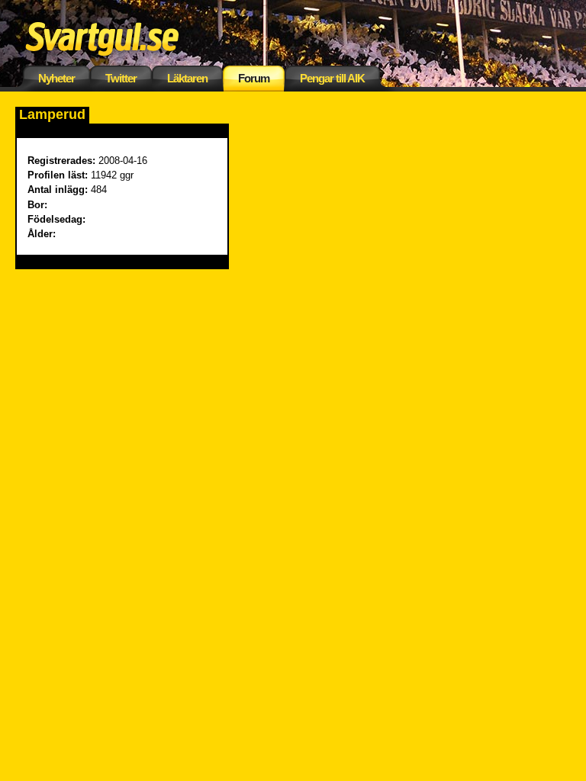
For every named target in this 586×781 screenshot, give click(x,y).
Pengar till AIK (332, 78)
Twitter (121, 78)
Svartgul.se (126, 36)
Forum (253, 78)
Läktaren (187, 78)
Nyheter (56, 78)
